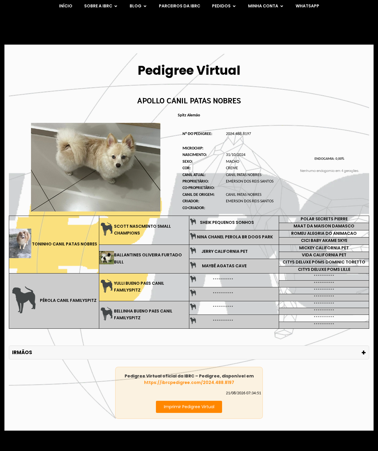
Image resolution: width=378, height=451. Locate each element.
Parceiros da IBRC (179, 6)
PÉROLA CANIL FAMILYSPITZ (68, 300)
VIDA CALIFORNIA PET (324, 255)
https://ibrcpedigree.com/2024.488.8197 (189, 382)
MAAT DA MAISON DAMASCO (324, 226)
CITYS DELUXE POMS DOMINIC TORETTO (324, 262)
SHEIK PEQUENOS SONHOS (227, 222)
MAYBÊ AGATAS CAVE (224, 266)
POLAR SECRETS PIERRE (324, 219)
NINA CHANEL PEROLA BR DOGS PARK (235, 237)
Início (65, 6)
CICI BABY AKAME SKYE (324, 240)
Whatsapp (307, 6)
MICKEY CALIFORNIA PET (324, 248)
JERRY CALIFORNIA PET (224, 251)
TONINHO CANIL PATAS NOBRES (64, 244)
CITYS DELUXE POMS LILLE (324, 269)
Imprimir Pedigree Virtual (189, 407)
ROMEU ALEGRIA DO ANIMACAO (324, 233)
